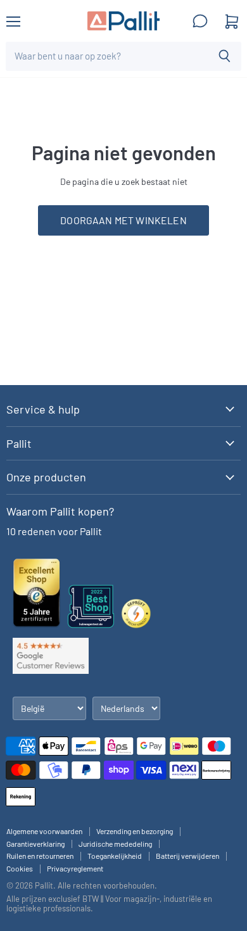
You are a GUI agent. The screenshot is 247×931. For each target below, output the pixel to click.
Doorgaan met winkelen (123, 220)
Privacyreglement (75, 868)
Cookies (19, 868)
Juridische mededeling (115, 843)
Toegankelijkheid (114, 855)
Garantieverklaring (35, 843)
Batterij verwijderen (187, 855)
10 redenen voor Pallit (54, 531)
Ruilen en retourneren (39, 855)
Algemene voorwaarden (44, 830)
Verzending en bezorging (134, 830)
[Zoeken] (224, 56)
